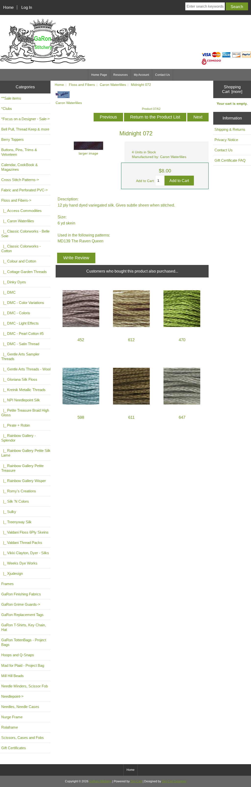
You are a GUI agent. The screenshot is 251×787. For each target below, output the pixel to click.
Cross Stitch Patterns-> (20, 180)
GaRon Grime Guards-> (20, 604)
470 (182, 340)
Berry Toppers (12, 139)
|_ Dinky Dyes (13, 282)
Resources (120, 75)
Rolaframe (9, 727)
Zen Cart (136, 781)
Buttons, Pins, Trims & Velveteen (19, 152)
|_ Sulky (8, 512)
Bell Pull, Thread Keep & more (25, 129)
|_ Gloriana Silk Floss (19, 379)
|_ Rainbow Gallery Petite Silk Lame (25, 452)
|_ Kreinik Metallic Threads (23, 390)
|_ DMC (8, 292)
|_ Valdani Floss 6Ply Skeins (25, 532)
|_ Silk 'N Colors (15, 501)
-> (16, 200)
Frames (7, 584)
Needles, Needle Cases (20, 707)
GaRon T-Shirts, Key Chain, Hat (23, 627)
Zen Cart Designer (174, 781)
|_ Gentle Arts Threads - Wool (25, 369)
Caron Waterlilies (113, 85)
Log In (26, 7)
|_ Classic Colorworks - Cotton (21, 248)
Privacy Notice (226, 140)
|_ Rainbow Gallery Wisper (23, 481)
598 (80, 417)
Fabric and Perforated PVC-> (24, 190)
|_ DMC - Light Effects (20, 323)
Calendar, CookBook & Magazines (19, 167)
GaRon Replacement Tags (22, 615)
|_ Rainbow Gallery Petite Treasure (22, 468)
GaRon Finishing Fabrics (21, 594)
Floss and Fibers (82, 85)
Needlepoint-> (12, 696)
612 (131, 340)
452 (80, 340)
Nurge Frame (12, 717)
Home (8, 7)
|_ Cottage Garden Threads (24, 272)
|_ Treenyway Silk (16, 522)
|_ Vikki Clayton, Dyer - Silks (25, 553)
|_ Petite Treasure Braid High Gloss (25, 412)
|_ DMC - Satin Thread (20, 344)
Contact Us (162, 75)
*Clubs (6, 108)
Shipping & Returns (229, 129)
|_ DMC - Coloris (15, 313)
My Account (141, 75)
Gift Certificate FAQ (230, 160)
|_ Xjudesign (12, 573)
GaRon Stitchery (100, 781)
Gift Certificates (13, 748)
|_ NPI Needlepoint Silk (20, 400)
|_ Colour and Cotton (18, 261)
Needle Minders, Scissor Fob (24, 686)
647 (182, 417)
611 (131, 417)
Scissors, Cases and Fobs (22, 737)
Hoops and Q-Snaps (17, 655)
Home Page (99, 75)
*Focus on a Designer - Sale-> (25, 119)
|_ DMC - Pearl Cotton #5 (22, 333)
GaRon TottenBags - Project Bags (23, 642)
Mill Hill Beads (12, 676)
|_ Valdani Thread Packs (21, 542)
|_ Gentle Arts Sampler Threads (20, 356)
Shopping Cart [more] (232, 89)
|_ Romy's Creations (18, 491)
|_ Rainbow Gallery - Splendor (18, 437)
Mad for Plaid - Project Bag (22, 665)
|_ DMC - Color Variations (22, 303)
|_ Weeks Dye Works (19, 563)
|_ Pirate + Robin (15, 425)
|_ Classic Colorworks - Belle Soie (25, 233)
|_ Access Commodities (21, 211)
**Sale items (11, 98)
